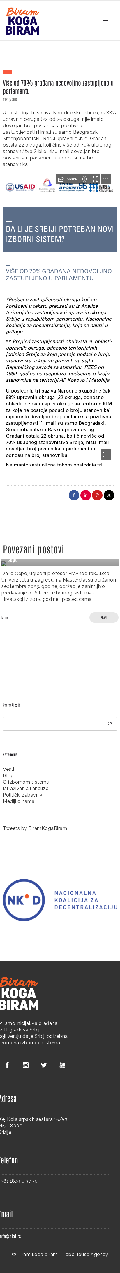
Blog (8, 775)
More (4, 617)
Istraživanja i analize (25, 788)
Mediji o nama (19, 801)
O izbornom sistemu (26, 782)
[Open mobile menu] (108, 20)
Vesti (8, 769)
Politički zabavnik (22, 795)
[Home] (22, 33)
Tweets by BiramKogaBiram (35, 828)
